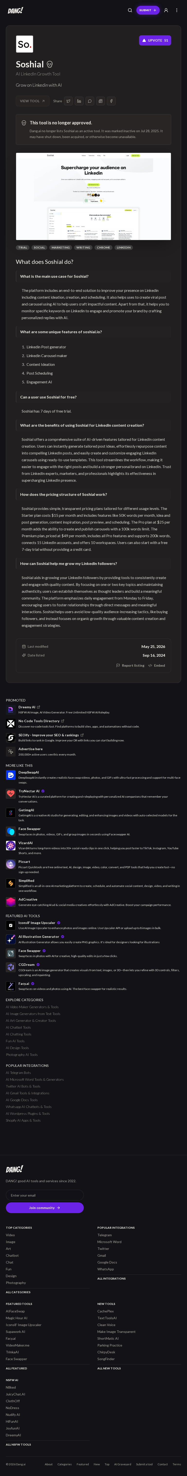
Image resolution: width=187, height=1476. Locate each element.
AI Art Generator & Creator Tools (31, 1020)
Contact (163, 1464)
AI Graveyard (122, 1464)
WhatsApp (105, 1269)
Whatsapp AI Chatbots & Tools (29, 1107)
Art (8, 1248)
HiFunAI (12, 1421)
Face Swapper (16, 1359)
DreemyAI (13, 1435)
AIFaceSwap (15, 1311)
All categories (18, 1292)
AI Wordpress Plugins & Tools (28, 1113)
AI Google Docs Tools (22, 1100)
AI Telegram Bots (18, 1072)
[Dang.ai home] (14, 10)
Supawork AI (15, 1331)
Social (39, 247)
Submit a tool (144, 1464)
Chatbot (12, 1255)
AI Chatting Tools (18, 1034)
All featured (16, 1368)
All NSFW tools (18, 1444)
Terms (177, 1464)
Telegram (104, 1235)
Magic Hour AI (17, 1318)
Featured (83, 1464)
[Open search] (130, 10)
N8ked (11, 1387)
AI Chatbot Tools (18, 1027)
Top (107, 1464)
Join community (42, 1208)
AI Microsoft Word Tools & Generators (35, 1079)
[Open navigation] (176, 10)
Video (10, 1235)
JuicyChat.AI (15, 1394)
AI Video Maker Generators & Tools (32, 1007)
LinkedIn (124, 247)
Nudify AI (13, 1414)
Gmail (101, 1255)
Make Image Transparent (116, 1331)
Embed (159, 665)
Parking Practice (109, 1345)
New (97, 1464)
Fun (8, 1269)
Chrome (103, 247)
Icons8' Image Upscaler (23, 1325)
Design (11, 1276)
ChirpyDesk (106, 1352)
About (49, 1464)
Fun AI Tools (15, 1041)
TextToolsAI (107, 1318)
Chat (9, 1262)
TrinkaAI (12, 1352)
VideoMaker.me (17, 1345)
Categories (64, 1464)
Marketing (61, 247)
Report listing (133, 665)
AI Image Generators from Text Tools (33, 1014)
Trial (22, 247)
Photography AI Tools (22, 1054)
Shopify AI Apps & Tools (23, 1120)
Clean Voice (106, 1325)
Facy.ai (11, 1338)
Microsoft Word (109, 1242)
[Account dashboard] (166, 10)
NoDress (12, 1408)
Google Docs (107, 1262)
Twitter (103, 1248)
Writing (83, 247)
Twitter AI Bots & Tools (23, 1086)
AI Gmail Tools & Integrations (27, 1093)
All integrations (111, 1278)
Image (10, 1242)
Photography (16, 1283)
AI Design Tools (17, 1048)
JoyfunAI (13, 1428)
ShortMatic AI (108, 1338)
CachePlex (105, 1311)
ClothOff (13, 1401)
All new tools (109, 1368)
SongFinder (106, 1359)
